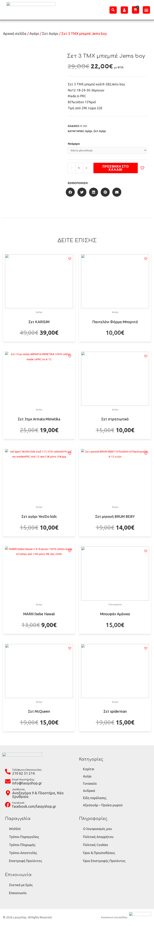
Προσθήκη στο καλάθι (115, 168)
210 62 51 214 (23, 773)
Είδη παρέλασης (94, 798)
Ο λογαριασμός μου (97, 829)
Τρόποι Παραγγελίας (24, 837)
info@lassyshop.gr (27, 783)
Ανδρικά (89, 790)
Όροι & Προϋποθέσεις (99, 853)
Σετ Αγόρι (50, 33)
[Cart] (136, 9)
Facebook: (18, 803)
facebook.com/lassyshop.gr (34, 806)
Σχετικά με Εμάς (21, 885)
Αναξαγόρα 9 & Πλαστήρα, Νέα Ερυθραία (38, 794)
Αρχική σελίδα (14, 33)
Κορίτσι (88, 769)
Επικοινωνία (17, 893)
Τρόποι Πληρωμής (22, 845)
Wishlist (15, 829)
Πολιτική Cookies (95, 845)
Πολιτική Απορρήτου (98, 837)
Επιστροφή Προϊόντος (25, 861)
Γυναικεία (90, 783)
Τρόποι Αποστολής (23, 853)
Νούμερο (74, 143)
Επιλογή (39, 341)
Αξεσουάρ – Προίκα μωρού (103, 805)
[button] (146, 10)
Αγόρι (34, 33)
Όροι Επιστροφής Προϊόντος (104, 861)
